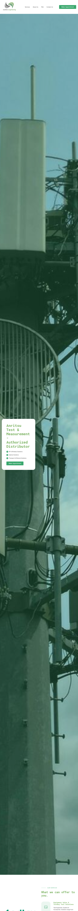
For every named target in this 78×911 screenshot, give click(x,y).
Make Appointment (67, 7)
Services (27, 7)
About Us (35, 7)
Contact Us (50, 7)
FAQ (42, 7)
